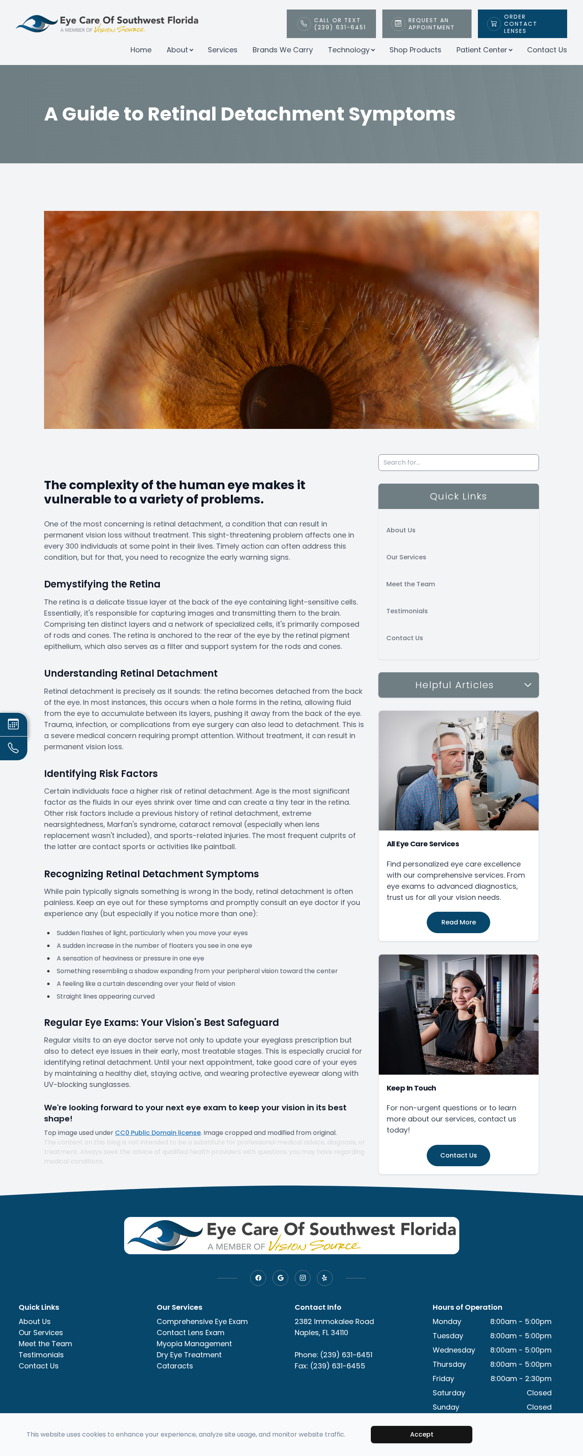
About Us (401, 530)
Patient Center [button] (481, 50)
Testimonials (407, 611)
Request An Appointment (431, 24)
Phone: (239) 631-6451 (333, 1355)
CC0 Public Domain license (158, 1132)
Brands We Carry (283, 50)
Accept (421, 1434)
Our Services (406, 557)
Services (223, 50)
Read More (458, 922)
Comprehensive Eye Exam (202, 1321)
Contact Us (547, 50)
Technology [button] (349, 50)
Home (141, 50)
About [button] (177, 50)
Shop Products (415, 50)
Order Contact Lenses (520, 23)
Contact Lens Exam (190, 1332)
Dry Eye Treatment (189, 1355)
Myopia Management (194, 1344)
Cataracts (175, 1366)
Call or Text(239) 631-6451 (340, 24)
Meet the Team (410, 584)
